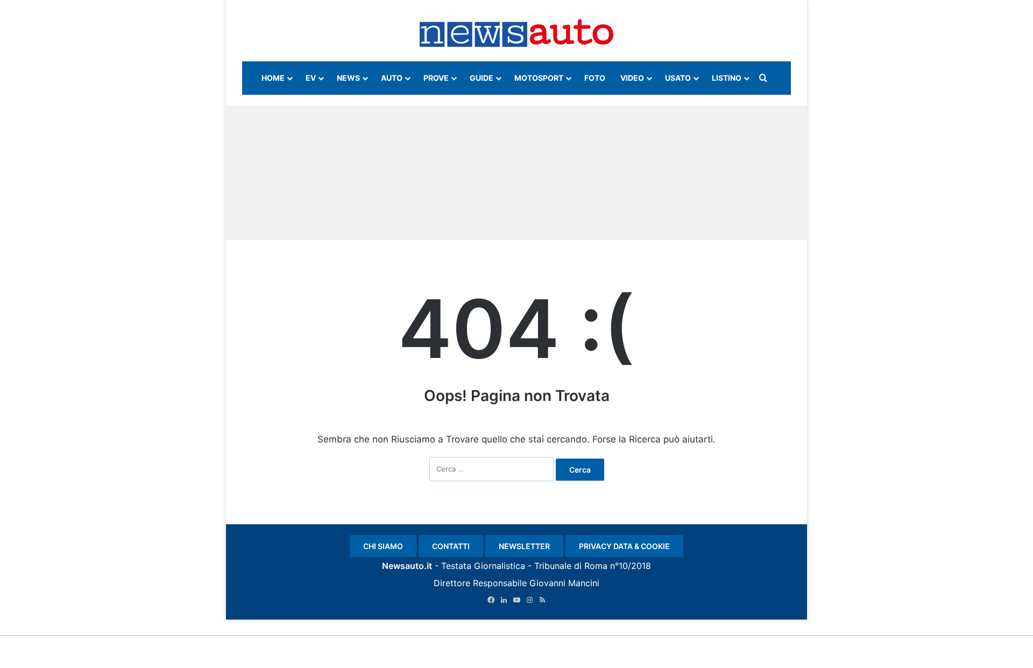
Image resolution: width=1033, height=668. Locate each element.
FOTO (594, 77)
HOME (273, 77)
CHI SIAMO (383, 546)
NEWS (348, 77)
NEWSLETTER (524, 546)
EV (311, 77)
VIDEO (632, 77)
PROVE (436, 77)
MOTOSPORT (538, 77)
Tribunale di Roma (570, 565)
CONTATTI (451, 546)
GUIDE (481, 77)
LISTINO (726, 77)
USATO (678, 77)
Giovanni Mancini (564, 583)
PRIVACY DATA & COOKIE (624, 546)
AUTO (391, 77)
